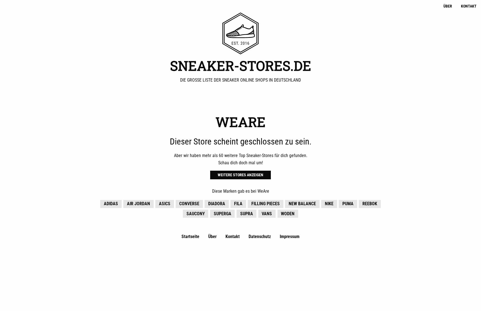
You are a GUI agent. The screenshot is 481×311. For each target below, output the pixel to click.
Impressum (290, 236)
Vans (267, 213)
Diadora (216, 203)
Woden (288, 213)
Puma (348, 203)
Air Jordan (138, 203)
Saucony (195, 213)
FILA (238, 203)
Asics (164, 203)
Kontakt (469, 6)
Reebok (369, 203)
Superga (222, 213)
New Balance (302, 203)
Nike (329, 203)
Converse (189, 203)
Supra (246, 213)
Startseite (190, 236)
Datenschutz (260, 236)
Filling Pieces (265, 203)
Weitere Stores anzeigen (240, 175)
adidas (111, 203)
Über (447, 6)
